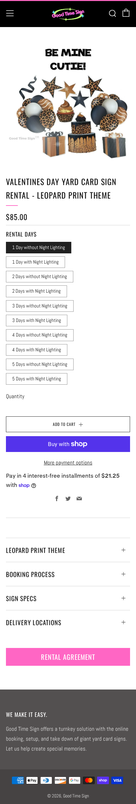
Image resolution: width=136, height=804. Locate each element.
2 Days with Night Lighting (36, 291)
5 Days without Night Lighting (39, 364)
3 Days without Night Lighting (39, 306)
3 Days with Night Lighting (36, 320)
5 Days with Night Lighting (36, 378)
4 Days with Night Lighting (36, 349)
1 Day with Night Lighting (35, 262)
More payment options (68, 462)
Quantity (15, 396)
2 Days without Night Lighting (39, 276)
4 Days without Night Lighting (39, 335)
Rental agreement (68, 657)
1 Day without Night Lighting (38, 247)
